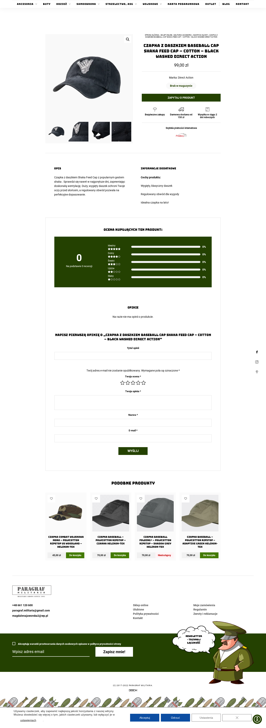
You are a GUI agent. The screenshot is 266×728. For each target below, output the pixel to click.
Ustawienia (206, 717)
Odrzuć (175, 717)
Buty (46, 4)
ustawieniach (28, 720)
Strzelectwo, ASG (119, 4)
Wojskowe (150, 4)
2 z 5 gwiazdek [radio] (127, 382)
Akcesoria (25, 4)
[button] (127, 39)
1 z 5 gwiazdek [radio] (122, 382)
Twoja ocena (133, 376)
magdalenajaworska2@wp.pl (30, 615)
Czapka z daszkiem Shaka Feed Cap (75, 177)
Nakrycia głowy (200, 35)
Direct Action (185, 77)
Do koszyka (75, 555)
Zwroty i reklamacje (205, 613)
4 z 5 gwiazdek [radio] (138, 382)
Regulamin (200, 609)
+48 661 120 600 (22, 605)
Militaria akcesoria (183, 35)
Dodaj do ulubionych (51, 498)
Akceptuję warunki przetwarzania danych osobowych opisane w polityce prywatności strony (69, 643)
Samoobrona (86, 4)
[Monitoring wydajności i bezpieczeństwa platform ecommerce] (133, 691)
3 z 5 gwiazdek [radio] (133, 382)
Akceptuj (144, 717)
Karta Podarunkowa (183, 4)
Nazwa (133, 414)
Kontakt (242, 4)
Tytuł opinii (133, 348)
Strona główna (152, 35)
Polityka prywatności (146, 613)
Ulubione (138, 609)
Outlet (210, 4)
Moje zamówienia (204, 605)
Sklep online (166, 35)
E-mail (133, 430)
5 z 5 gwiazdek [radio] (143, 382)
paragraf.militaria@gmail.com (31, 610)
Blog (226, 4)
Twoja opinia (133, 391)
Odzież (61, 4)
